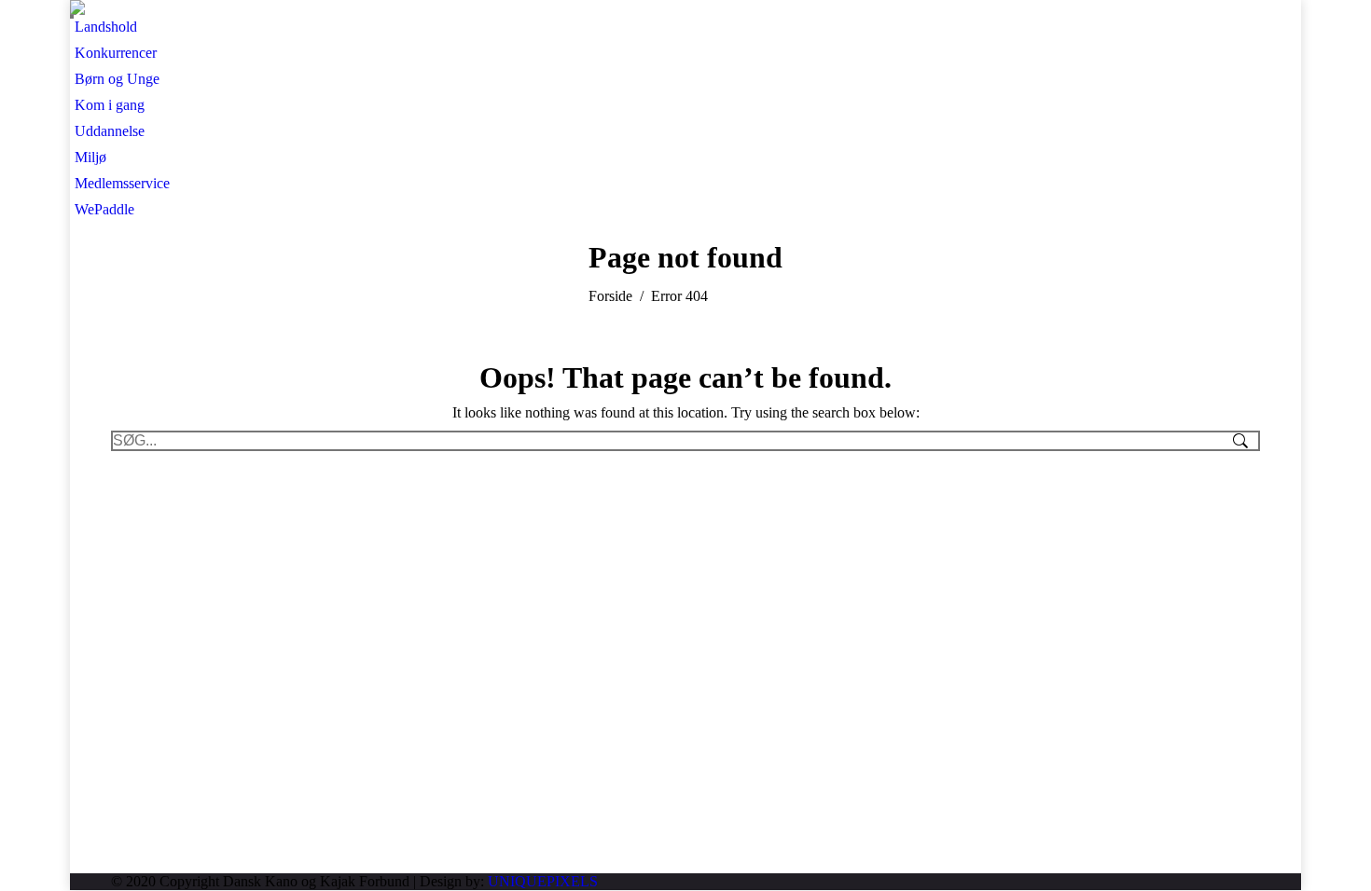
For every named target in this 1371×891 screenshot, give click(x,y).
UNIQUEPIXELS (543, 881)
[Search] (72, 17)
